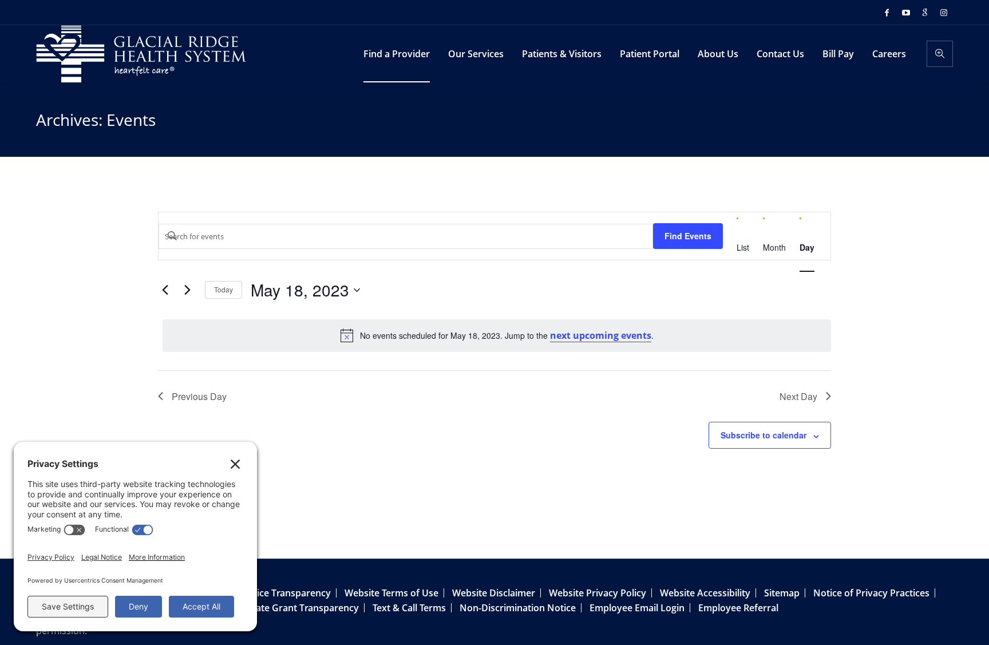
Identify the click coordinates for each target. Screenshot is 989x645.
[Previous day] (165, 290)
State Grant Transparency (303, 608)
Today (223, 289)
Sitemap (782, 593)
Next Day (798, 396)
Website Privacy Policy (597, 593)
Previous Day (199, 396)
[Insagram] (944, 12)
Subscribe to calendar (763, 435)
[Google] (925, 12)
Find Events (687, 236)
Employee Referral (738, 608)
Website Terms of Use (391, 593)
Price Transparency (289, 593)
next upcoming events (600, 335)
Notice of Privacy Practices (871, 593)
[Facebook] (887, 12)
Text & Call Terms (409, 608)
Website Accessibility (705, 593)
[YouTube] (906, 12)
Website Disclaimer (493, 593)
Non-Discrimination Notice (518, 608)
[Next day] (187, 290)
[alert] (497, 335)
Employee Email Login (637, 608)
